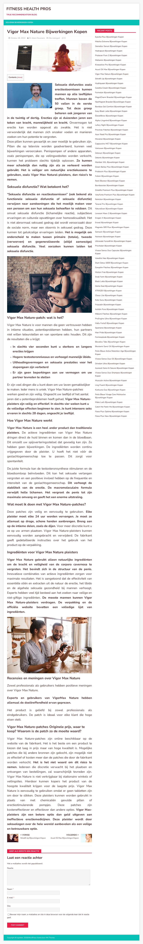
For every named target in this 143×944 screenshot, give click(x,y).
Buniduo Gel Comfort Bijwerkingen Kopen (113, 106)
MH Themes (50, 937)
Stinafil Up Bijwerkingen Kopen (108, 78)
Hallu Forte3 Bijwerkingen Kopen (109, 323)
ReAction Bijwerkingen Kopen (108, 199)
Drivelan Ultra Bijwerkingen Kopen (110, 363)
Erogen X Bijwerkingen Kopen (108, 218)
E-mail (10, 897)
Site (8, 906)
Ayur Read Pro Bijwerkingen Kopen (110, 134)
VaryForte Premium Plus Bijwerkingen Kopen (114, 194)
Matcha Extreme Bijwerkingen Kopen (111, 41)
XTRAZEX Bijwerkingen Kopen (108, 290)
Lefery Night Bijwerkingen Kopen (109, 125)
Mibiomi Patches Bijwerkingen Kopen (111, 314)
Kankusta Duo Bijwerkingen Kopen (110, 390)
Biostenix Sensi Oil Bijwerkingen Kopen (112, 346)
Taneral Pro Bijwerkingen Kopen (109, 204)
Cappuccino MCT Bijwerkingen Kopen (111, 143)
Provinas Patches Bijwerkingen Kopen (111, 129)
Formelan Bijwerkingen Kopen (108, 92)
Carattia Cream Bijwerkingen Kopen (110, 88)
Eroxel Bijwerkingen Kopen (107, 222)
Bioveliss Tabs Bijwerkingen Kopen (110, 342)
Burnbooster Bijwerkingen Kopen (109, 185)
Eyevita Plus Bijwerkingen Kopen (109, 37)
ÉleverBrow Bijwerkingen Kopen (109, 115)
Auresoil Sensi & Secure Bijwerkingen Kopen (114, 368)
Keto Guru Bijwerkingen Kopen (108, 300)
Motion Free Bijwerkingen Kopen (109, 272)
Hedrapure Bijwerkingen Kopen (108, 51)
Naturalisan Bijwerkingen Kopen (109, 208)
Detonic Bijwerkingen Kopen (107, 157)
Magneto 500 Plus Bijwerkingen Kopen (112, 227)
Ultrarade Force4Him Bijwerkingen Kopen (113, 241)
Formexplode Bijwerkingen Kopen (110, 337)
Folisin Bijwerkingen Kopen (107, 176)
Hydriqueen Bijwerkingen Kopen (109, 83)
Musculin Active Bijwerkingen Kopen (111, 380)
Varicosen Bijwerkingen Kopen (108, 148)
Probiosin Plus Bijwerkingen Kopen (110, 171)
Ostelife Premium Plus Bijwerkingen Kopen (114, 190)
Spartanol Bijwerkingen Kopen (108, 327)
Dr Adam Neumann (37, 38)
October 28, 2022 (18, 38)
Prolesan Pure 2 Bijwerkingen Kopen (111, 55)
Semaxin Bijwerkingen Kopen (108, 232)
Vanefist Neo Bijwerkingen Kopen (109, 258)
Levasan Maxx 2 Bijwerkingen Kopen (111, 213)
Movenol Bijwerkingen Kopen (108, 139)
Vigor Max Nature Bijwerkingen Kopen (111, 74)
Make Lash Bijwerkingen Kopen (108, 402)
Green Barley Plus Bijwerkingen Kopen (112, 167)
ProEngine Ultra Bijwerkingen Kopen (111, 318)
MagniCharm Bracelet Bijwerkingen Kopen (113, 97)
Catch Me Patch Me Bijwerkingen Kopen (112, 406)
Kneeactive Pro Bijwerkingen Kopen (110, 64)
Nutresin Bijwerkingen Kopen (108, 236)
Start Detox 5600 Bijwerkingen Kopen (111, 263)
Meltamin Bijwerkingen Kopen (108, 60)
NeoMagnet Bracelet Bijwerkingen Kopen (113, 102)
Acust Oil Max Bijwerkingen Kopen (110, 69)
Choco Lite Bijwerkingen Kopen (108, 295)
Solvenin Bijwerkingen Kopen (19, 22)
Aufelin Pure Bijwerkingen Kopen (109, 309)
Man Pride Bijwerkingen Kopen (108, 332)
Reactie (10, 868)
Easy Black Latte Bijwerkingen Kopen (111, 111)
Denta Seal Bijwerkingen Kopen (109, 286)
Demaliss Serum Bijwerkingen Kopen (111, 46)
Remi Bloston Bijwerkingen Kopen (110, 181)
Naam (10, 889)
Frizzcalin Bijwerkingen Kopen (108, 304)
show (20, 77)
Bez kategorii (54, 38)
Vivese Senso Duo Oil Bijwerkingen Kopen (113, 358)
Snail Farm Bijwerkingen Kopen (108, 276)
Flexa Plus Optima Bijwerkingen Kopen (112, 411)
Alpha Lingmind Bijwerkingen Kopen (111, 120)
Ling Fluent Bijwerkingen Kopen (109, 385)
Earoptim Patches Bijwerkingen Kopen (111, 267)
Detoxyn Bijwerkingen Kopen (107, 153)
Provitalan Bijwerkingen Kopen (108, 245)
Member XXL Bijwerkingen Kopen (109, 162)
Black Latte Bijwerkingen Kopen (109, 281)
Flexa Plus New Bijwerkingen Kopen (111, 416)
